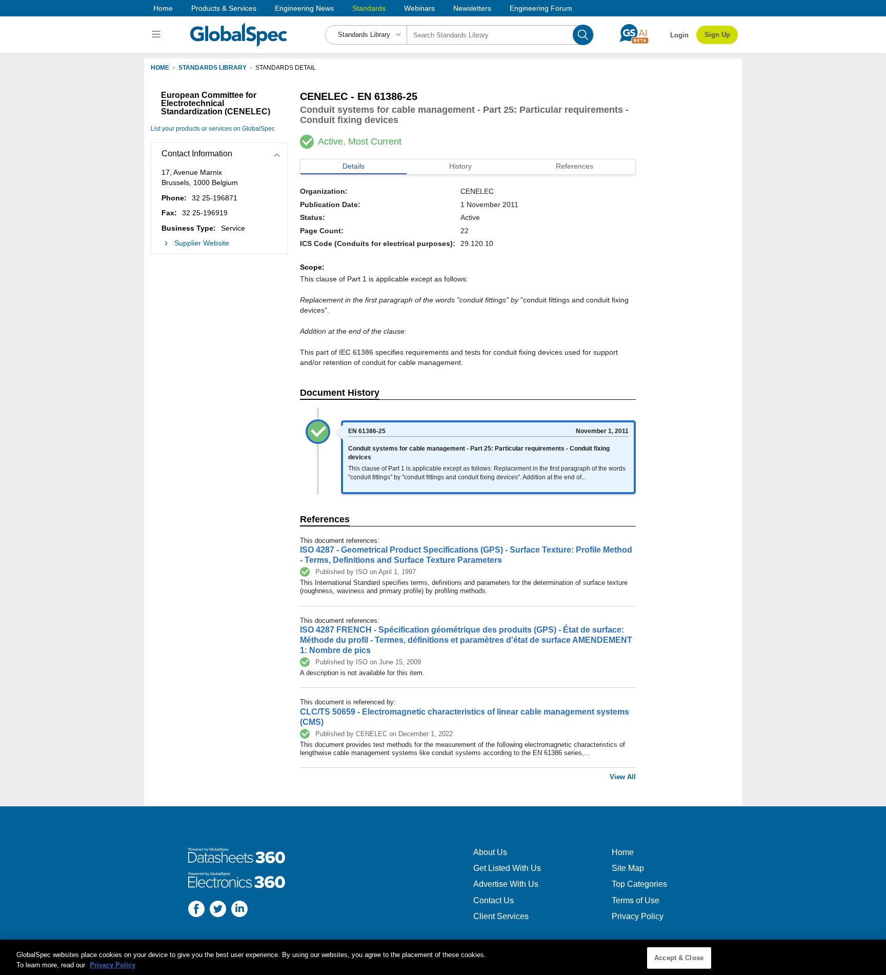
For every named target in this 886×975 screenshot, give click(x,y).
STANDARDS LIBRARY (212, 67)
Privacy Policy (637, 916)
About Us (490, 852)
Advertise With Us (505, 884)
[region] (443, 957)
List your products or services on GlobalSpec (213, 128)
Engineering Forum (541, 8)
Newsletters (472, 8)
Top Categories (639, 884)
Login (679, 35)
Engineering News (304, 8)
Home (163, 8)
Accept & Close (678, 958)
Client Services (501, 916)
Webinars (419, 8)
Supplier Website (201, 243)
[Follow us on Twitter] (218, 910)
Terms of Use (635, 900)
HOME (160, 67)
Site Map (628, 868)
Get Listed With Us (507, 868)
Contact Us (493, 900)
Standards (369, 8)
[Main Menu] (158, 35)
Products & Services (223, 8)
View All (623, 777)
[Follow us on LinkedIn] (239, 910)
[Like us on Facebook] (196, 910)
